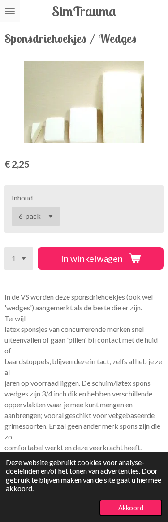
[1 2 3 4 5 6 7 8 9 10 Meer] (18, 258)
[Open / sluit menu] (10, 11)
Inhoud (22, 197)
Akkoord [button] (130, 508)
